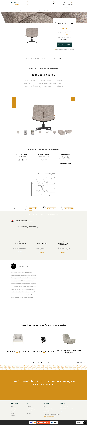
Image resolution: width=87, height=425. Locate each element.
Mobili (41, 7)
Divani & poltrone (25, 7)
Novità (12, 7)
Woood (16, 10)
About (60, 58)
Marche (61, 7)
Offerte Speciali (68, 7)
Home (12, 10)
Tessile (55, 7)
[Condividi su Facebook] (14, 102)
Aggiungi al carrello (64, 44)
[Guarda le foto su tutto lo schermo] (73, 99)
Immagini (36, 58)
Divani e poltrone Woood (24, 10)
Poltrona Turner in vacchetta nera (43, 351)
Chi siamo (20, 251)
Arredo (17, 7)
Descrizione (28, 58)
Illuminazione (35, 7)
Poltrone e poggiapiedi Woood (36, 10)
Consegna (54, 58)
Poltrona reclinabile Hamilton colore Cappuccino (69, 351)
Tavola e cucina (49, 7)
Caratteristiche (45, 58)
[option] (43, 117)
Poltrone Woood (43, 159)
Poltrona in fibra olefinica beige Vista (18, 351)
